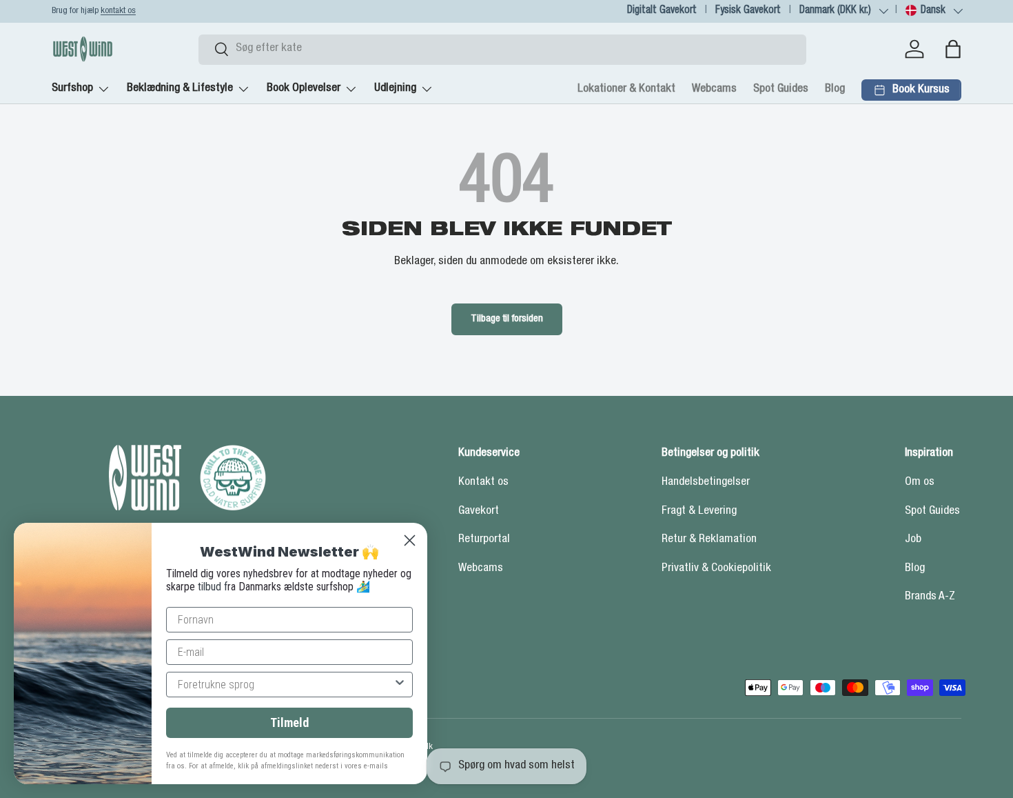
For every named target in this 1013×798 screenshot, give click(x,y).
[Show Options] (400, 684)
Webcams (714, 89)
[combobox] (502, 49)
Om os (919, 482)
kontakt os (118, 11)
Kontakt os (483, 482)
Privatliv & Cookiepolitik (716, 569)
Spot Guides (780, 89)
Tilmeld (289, 722)
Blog (835, 89)
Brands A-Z (930, 597)
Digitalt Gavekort (662, 11)
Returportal (484, 540)
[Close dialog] (410, 540)
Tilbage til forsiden (507, 319)
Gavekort (478, 511)
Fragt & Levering (699, 511)
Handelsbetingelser (706, 482)
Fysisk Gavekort (748, 11)
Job (913, 540)
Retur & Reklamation (709, 540)
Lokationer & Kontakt (626, 89)
